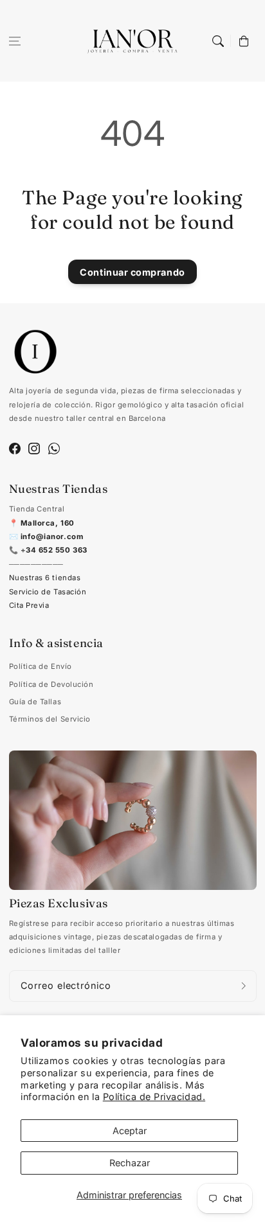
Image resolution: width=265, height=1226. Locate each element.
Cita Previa (29, 605)
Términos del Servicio (50, 719)
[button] (15, 41)
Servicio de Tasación (48, 591)
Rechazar (129, 1162)
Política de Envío (40, 666)
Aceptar (130, 1130)
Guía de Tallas (35, 701)
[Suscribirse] (244, 986)
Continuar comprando (132, 272)
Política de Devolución (51, 684)
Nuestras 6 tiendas (45, 577)
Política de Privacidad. (154, 1096)
